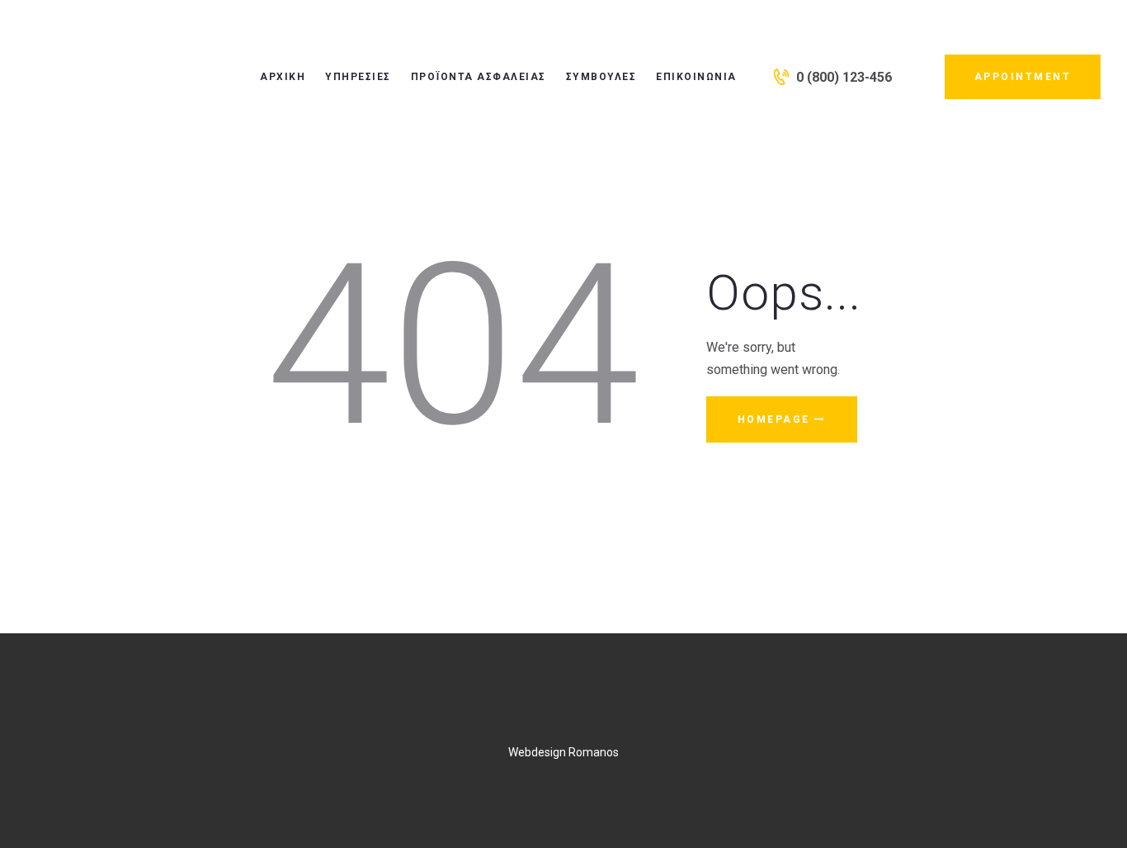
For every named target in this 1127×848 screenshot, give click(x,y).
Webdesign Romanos (563, 752)
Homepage (774, 419)
